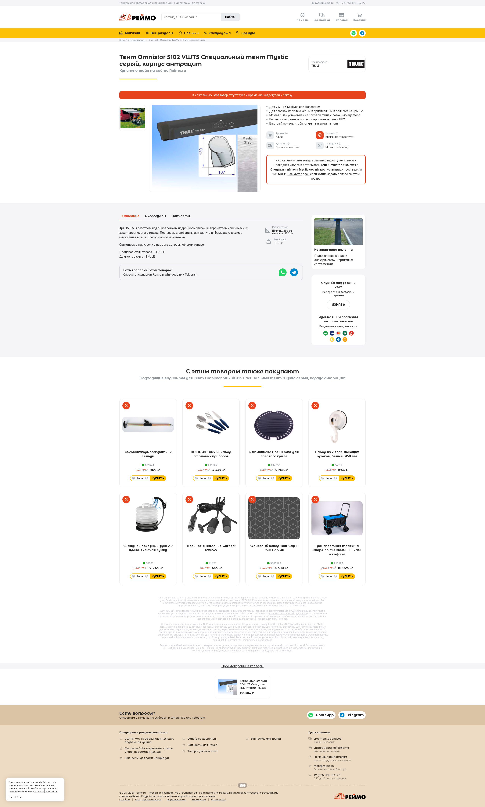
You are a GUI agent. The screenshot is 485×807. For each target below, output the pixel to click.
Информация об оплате (331, 749)
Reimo (137, 17)
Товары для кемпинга (203, 751)
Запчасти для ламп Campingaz (147, 758)
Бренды (247, 33)
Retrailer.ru (242, 785)
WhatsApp (353, 33)
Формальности (176, 799)
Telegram (362, 33)
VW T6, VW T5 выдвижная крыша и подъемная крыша (149, 740)
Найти (230, 17)
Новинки (191, 33)
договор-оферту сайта (45, 791)
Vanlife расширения (202, 738)
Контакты (199, 799)
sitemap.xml (218, 799)
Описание (130, 216)
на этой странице (253, 616)
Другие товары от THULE (137, 256)
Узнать (338, 304)
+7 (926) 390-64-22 (353, 2)
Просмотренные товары (242, 666)
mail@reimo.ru (324, 2)
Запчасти (181, 216)
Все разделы (161, 33)
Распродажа (219, 33)
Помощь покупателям (332, 758)
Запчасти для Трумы (266, 738)
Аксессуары (155, 216)
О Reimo (124, 799)
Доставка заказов (328, 740)
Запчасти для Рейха (202, 745)
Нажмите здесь (298, 174)
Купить (158, 478)
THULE (251, 605)
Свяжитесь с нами (132, 244)
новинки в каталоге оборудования (288, 613)
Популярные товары (148, 799)
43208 (193, 611)
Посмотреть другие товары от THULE (337, 64)
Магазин (132, 33)
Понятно (15, 796)
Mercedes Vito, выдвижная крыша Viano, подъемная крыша (149, 750)
